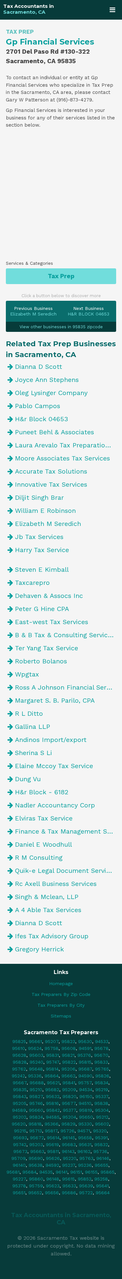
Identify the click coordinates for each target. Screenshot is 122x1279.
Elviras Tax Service (44, 818)
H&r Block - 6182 (41, 792)
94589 (19, 1110)
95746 (36, 1103)
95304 (102, 1110)
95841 (68, 1082)
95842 (53, 1110)
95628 (19, 1055)
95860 (36, 1178)
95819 (85, 1110)
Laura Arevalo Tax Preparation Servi (65, 445)
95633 (69, 1185)
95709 (18, 1158)
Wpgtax (27, 674)
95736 (100, 1151)
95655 (101, 1165)
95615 (68, 1178)
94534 (85, 1089)
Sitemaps (61, 1015)
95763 (86, 1158)
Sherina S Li (33, 753)
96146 (102, 1158)
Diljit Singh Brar (39, 497)
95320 (100, 1130)
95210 (36, 1089)
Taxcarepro (32, 582)
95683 (69, 1144)
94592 (52, 1165)
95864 (52, 1075)
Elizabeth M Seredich (48, 524)
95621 (53, 1082)
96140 (19, 1165)
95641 (102, 1185)
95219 (101, 1089)
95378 (19, 1185)
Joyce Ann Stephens (47, 380)
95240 (36, 1062)
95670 (101, 1055)
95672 (37, 1137)
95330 (85, 1123)
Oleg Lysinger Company (51, 393)
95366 (52, 1123)
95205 (19, 1103)
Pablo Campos (37, 406)
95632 (53, 1096)
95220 (69, 1158)
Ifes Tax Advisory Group (51, 936)
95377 (69, 1110)
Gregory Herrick (39, 949)
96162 (83, 1151)
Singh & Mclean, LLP (46, 897)
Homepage (61, 983)
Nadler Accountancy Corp (55, 805)
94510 (85, 1103)
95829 (68, 1123)
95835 (20, 1089)
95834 (101, 1082)
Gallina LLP (32, 726)
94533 (101, 1041)
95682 (52, 1089)
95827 (36, 1096)
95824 (36, 1117)
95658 (85, 1137)
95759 (36, 1185)
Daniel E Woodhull (43, 844)
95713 (35, 1130)
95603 (36, 1055)
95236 (85, 1165)
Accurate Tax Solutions (51, 471)
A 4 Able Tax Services (48, 910)
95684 (29, 1172)
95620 (19, 1123)
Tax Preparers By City (61, 1005)
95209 (69, 1089)
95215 (20, 1130)
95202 (19, 1117)
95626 (53, 1158)
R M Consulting (38, 857)
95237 (68, 1165)
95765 (102, 1069)
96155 (91, 1172)
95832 (101, 1144)
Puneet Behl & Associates (54, 432)
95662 (68, 1075)
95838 (101, 1103)
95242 (18, 1075)
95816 (52, 1103)
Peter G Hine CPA (42, 609)
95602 (102, 1123)
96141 (61, 1172)
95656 (52, 1192)
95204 (69, 1117)
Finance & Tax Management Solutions (65, 831)
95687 (85, 1069)
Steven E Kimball (42, 569)
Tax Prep (61, 276)
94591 (85, 1048)
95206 (68, 1069)
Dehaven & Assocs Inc (49, 596)
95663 (37, 1151)
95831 (52, 1055)
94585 (53, 1117)
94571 (83, 1130)
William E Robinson (45, 510)
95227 (19, 1178)
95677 (69, 1103)
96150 (85, 1096)
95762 (19, 1069)
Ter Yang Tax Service (46, 648)
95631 (85, 1144)
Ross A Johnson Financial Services (65, 687)
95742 (19, 1144)
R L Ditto (29, 713)
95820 (69, 1096)
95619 (52, 1144)
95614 (53, 1137)
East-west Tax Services (51, 622)
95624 (35, 1048)
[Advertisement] (61, 196)
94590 (85, 1075)
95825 (19, 1041)
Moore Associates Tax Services (62, 458)
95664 (103, 1192)
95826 (102, 1075)
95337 (101, 1096)
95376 (84, 1055)
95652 (35, 1192)
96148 (52, 1178)
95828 (20, 1062)
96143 (68, 1151)
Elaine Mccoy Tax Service (54, 766)
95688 (37, 1082)
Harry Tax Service (42, 550)
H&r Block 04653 (41, 419)
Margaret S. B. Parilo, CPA (55, 700)
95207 (52, 1041)
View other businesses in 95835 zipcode (61, 326)
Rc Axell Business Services (56, 884)
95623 (53, 1185)
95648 (36, 1069)
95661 (35, 1041)
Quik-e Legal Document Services (65, 870)
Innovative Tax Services (51, 484)
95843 (19, 1096)
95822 (69, 1062)
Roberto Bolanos (41, 661)
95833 (101, 1062)
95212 (102, 1117)
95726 (68, 1130)
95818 (35, 1123)
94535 (46, 1172)
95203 (36, 1144)
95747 (52, 1062)
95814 (52, 1069)
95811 (53, 1151)
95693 (20, 1137)
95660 (36, 1110)
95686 (69, 1192)
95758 (52, 1048)
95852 (84, 1178)
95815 (85, 1062)
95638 (36, 1165)
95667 (20, 1082)
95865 (108, 1172)
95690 (36, 1158)
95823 (68, 1041)
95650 (86, 1117)
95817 (51, 1130)
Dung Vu (28, 779)
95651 (19, 1192)
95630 (85, 1041)
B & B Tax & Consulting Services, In (65, 635)
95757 (85, 1082)
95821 (68, 1055)
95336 (35, 1075)
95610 (18, 1048)
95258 (101, 1178)
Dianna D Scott (38, 366)
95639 (86, 1185)
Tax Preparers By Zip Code (61, 994)
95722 (86, 1192)
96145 (68, 1137)
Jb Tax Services (39, 537)
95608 (68, 1048)
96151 (76, 1172)
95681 (13, 1172)
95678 (101, 1048)
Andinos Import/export (51, 740)
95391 (101, 1137)
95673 (20, 1151)
